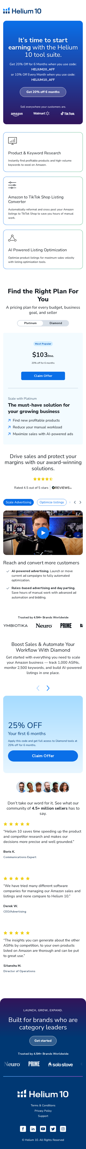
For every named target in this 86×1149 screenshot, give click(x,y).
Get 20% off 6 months (43, 92)
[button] (48, 688)
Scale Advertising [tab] (18, 502)
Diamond (56, 323)
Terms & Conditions (43, 1105)
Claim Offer (43, 376)
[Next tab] (80, 502)
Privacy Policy (43, 1111)
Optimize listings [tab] (52, 502)
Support (43, 1116)
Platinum (30, 323)
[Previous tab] (74, 502)
